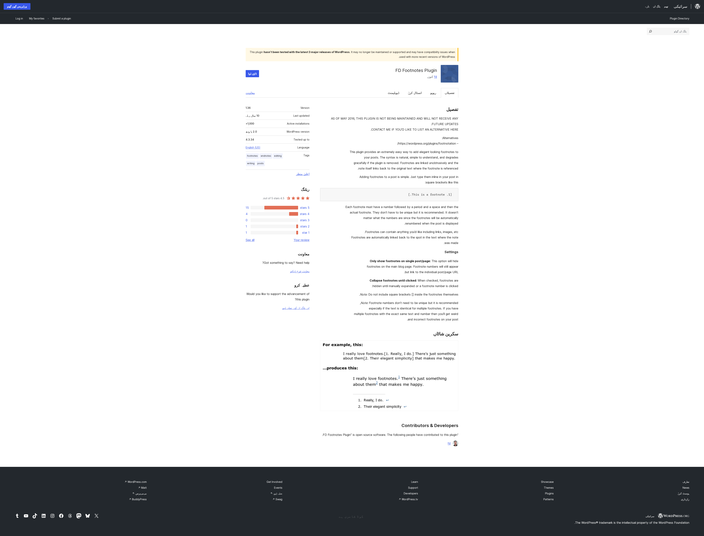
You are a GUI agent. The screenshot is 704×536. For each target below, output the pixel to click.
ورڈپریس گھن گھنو (17, 6)
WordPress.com (135, 481)
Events (278, 487)
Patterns (548, 499)
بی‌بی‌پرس (139, 493)
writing (250, 163)
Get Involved (274, 481)
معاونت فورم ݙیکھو (299, 271)
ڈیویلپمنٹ (393, 93)
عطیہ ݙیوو (276, 493)
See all (250, 240)
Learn (414, 481)
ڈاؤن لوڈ (252, 73)
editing (278, 155)
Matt (142, 487)
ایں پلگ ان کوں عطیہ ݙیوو (295, 308)
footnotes (252, 155)
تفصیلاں (449, 93)
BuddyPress (138, 499)
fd (435, 77)
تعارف (686, 481)
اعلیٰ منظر (302, 174)
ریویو (433, 93)
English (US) (253, 147)
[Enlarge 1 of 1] (453, 345)
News (686, 487)
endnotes (266, 155)
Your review (301, 240)
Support (413, 487)
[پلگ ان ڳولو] (650, 31)
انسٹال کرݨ (415, 93)
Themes (549, 487)
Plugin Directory (679, 18)
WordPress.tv (408, 499)
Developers (411, 493)
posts (260, 163)
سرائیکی (650, 516)
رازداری (685, 499)
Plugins (549, 493)
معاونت (250, 93)
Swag (277, 499)
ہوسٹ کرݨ (683, 493)
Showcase (547, 481)
